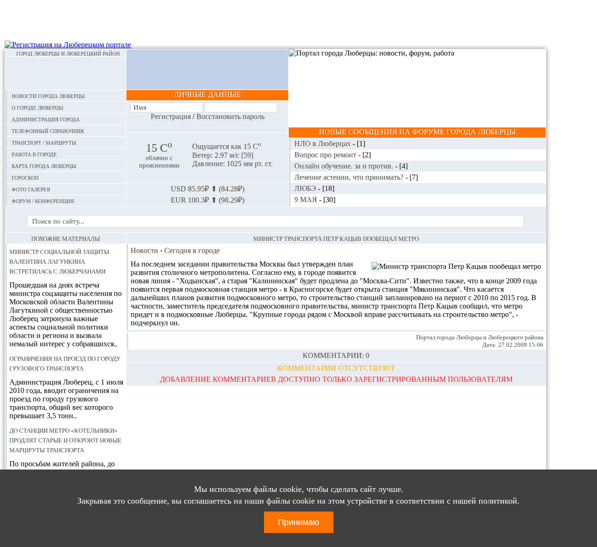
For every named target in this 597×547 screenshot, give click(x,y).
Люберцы (469, 337)
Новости (144, 250)
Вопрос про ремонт (326, 155)
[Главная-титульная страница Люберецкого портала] (65, 73)
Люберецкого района (515, 337)
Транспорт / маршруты (44, 142)
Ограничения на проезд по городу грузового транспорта (64, 362)
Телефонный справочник (48, 130)
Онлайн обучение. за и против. (344, 166)
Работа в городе (34, 154)
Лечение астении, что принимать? (349, 177)
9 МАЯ (306, 199)
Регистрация (171, 116)
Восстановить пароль (230, 116)
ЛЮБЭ (306, 188)
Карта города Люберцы (44, 165)
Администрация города (46, 119)
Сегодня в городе (192, 250)
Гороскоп (25, 177)
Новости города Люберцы (48, 95)
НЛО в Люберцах (323, 143)
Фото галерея (31, 189)
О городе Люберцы (37, 107)
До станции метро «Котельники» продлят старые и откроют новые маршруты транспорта (65, 439)
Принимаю (298, 522)
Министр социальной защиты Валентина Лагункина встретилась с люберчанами (59, 260)
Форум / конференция (43, 200)
